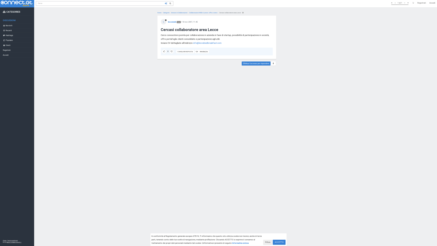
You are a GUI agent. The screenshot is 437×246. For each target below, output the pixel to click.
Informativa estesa (240, 243)
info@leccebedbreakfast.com (207, 43)
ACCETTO (279, 242)
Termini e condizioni (12, 240)
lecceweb (172, 22)
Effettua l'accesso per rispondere (256, 63)
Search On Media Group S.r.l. (14, 242)
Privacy (5, 240)
